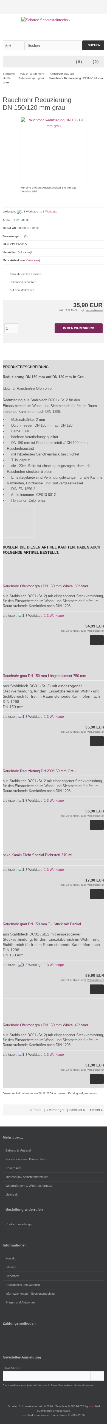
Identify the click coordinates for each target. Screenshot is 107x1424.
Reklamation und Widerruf (22, 1284)
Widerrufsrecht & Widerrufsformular (29, 1185)
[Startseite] (86, 7)
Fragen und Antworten (20, 1302)
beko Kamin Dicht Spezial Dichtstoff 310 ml (37, 855)
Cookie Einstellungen (19, 1224)
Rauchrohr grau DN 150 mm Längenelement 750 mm (44, 676)
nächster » (77, 1110)
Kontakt (10, 1258)
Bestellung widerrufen (24, 1209)
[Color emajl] (93, 99)
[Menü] (6, 62)
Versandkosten (94, 310)
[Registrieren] (101, 7)
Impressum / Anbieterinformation (26, 1177)
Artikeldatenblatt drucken (25, 273)
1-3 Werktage (48, 211)
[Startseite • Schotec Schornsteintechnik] (53, 20)
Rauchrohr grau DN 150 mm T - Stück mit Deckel (42, 924)
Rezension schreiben (23, 281)
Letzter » (96, 1110)
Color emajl (33, 260)
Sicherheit (12, 1276)
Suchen (93, 45)
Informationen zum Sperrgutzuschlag (30, 1293)
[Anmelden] (93, 7)
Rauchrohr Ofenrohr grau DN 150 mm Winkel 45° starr (45, 1025)
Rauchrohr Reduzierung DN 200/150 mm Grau (39, 771)
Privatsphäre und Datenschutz (25, 1159)
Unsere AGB (13, 1168)
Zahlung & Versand (18, 1150)
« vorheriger (55, 1110)
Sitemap (10, 1267)
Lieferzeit (11, 1194)
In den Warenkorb (79, 328)
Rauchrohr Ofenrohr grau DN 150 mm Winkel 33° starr (45, 586)
